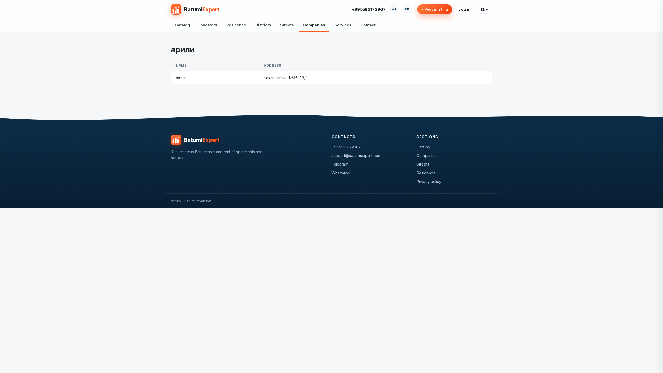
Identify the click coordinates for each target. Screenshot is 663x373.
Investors (208, 25)
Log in (464, 9)
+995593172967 (369, 9)
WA (394, 9)
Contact (368, 25)
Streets (287, 25)
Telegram (340, 164)
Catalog (182, 25)
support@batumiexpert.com (356, 155)
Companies (314, 25)
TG (407, 9)
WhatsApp (341, 172)
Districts (263, 25)
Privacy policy (428, 181)
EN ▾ (484, 9)
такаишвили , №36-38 (284, 77)
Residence (236, 25)
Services (343, 25)
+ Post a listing (434, 9)
